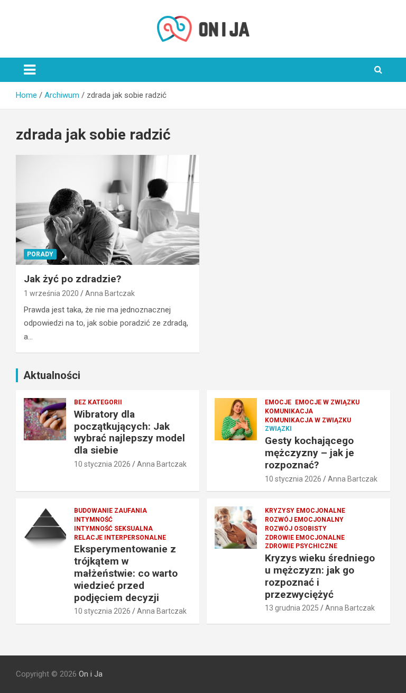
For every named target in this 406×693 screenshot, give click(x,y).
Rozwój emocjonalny (304, 519)
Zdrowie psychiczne (301, 546)
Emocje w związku (327, 402)
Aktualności (51, 375)
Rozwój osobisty (296, 528)
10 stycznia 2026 (102, 464)
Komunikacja (289, 411)
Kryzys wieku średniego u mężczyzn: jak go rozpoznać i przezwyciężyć (320, 576)
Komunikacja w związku (308, 420)
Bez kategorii (98, 402)
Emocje (278, 402)
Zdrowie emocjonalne (305, 537)
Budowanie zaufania (110, 510)
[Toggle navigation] (29, 70)
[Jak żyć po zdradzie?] (107, 209)
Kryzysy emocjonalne (305, 510)
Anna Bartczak (110, 293)
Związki (278, 428)
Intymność (93, 519)
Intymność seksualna (113, 528)
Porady (40, 254)
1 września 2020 (51, 293)
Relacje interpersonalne (120, 537)
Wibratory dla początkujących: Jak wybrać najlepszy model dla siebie (129, 432)
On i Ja (91, 674)
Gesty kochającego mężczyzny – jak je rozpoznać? (309, 453)
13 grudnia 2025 (292, 608)
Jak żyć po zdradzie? (72, 279)
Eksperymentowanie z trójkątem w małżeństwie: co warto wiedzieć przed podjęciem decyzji (126, 573)
